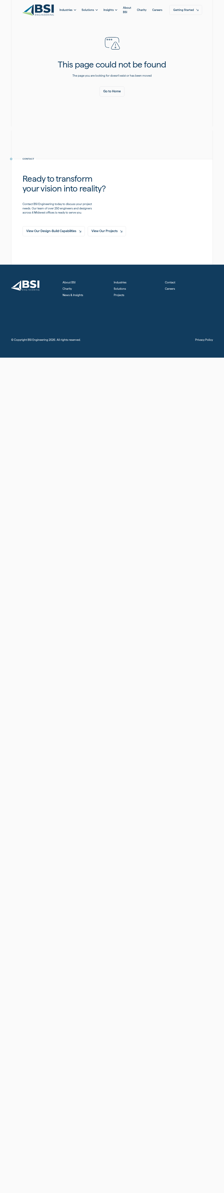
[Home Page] (38, 10)
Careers (170, 288)
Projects (119, 295)
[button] (68, 10)
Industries (120, 282)
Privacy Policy (204, 339)
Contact (170, 282)
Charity (67, 288)
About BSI (69, 282)
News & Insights (73, 295)
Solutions (120, 288)
